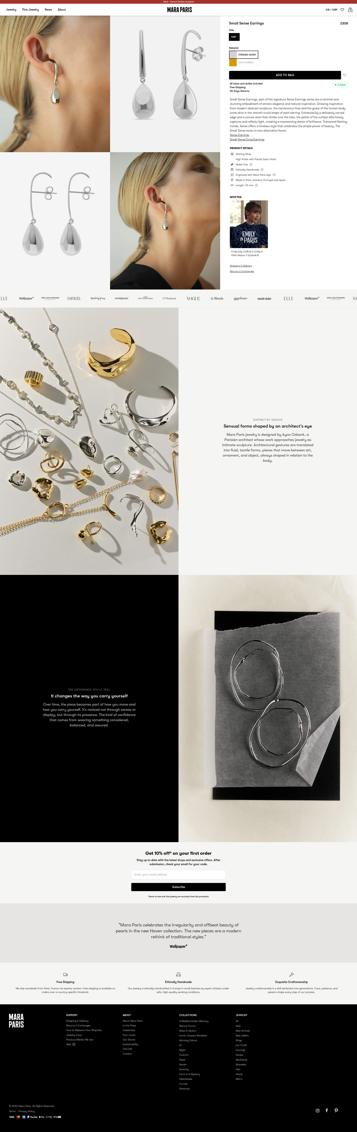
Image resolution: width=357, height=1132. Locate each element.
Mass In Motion (188, 1030)
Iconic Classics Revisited (193, 1035)
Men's (239, 1078)
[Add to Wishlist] (344, 75)
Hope (182, 1059)
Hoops (239, 1054)
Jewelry (11, 9)
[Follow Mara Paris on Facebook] (328, 1110)
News (48, 9)
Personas (184, 1088)
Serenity (184, 1069)
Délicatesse (185, 1078)
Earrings (240, 1049)
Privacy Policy (27, 1111)
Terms (12, 1111)
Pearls (239, 1074)
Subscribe (178, 887)
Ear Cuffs (241, 1045)
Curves (183, 1083)
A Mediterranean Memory (193, 1021)
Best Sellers (242, 1035)
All (237, 1021)
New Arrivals (243, 1030)
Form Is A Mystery (189, 1074)
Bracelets (241, 1064)
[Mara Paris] (179, 9)
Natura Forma (187, 1025)
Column (184, 1054)
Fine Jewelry (30, 9)
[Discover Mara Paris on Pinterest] (337, 1110)
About (62, 9)
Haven (182, 1064)
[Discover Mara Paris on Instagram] (317, 1110)
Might (182, 1049)
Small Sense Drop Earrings (247, 139)
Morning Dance (188, 1040)
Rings (239, 1040)
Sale (238, 1025)
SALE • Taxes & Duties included (178, 2)
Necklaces (241, 1059)
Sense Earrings (239, 135)
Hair (238, 1069)
